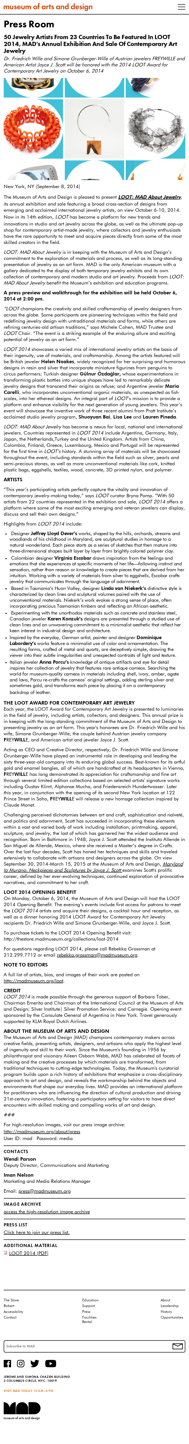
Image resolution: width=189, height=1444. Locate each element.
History (166, 1312)
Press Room (29, 25)
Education (90, 1300)
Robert (9, 1306)
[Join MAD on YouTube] (50, 1366)
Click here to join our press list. (37, 1232)
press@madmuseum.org (44, 1191)
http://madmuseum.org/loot (33, 980)
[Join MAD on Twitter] (34, 1366)
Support (88, 1306)
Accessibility (13, 1312)
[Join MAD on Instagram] (20, 1366)
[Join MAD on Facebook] (7, 1366)
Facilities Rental (89, 1320)
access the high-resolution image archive (47, 1211)
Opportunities (172, 1317)
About (165, 1300)
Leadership (170, 1306)
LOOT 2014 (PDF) (28, 1253)
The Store (11, 1300)
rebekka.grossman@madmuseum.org (97, 955)
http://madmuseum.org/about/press (42, 1131)
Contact (10, 1317)
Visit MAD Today (18, 1391)
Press (86, 1312)
